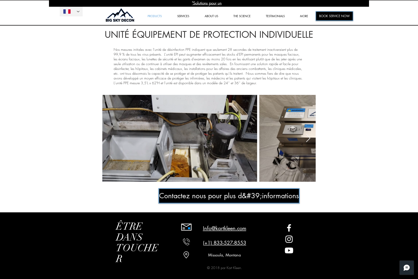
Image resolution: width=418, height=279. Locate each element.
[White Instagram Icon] (289, 239)
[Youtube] (289, 250)
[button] (304, 16)
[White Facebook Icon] (289, 228)
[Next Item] (308, 138)
